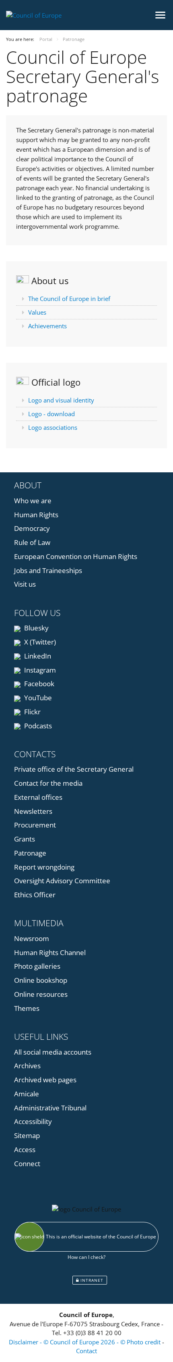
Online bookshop (40, 980)
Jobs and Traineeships (48, 570)
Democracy (32, 528)
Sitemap (27, 1135)
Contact (86, 1351)
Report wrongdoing (44, 867)
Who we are (32, 500)
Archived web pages (45, 1079)
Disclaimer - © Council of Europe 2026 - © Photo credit (85, 1342)
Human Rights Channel (50, 952)
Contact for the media (48, 783)
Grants (24, 839)
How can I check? (86, 1257)
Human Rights (36, 514)
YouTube (37, 697)
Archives (27, 1065)
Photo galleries (37, 966)
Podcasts (37, 725)
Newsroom (31, 938)
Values (37, 312)
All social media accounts (52, 1052)
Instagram (39, 670)
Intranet (91, 1280)
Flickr (32, 711)
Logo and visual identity (61, 400)
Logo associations (52, 427)
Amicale (26, 1093)
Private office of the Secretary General (74, 769)
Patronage (30, 853)
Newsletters (33, 811)
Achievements (47, 326)
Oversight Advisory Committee (62, 880)
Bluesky (36, 627)
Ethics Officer (35, 894)
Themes (26, 1008)
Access (24, 1149)
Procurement (35, 824)
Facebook (38, 683)
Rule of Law (32, 542)
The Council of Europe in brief (69, 299)
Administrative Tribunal (50, 1107)
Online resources (41, 994)
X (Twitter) (39, 641)
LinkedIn (37, 656)
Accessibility (33, 1121)
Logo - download (51, 414)
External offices (38, 797)
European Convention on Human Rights (75, 556)
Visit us (25, 584)
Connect (27, 1163)
